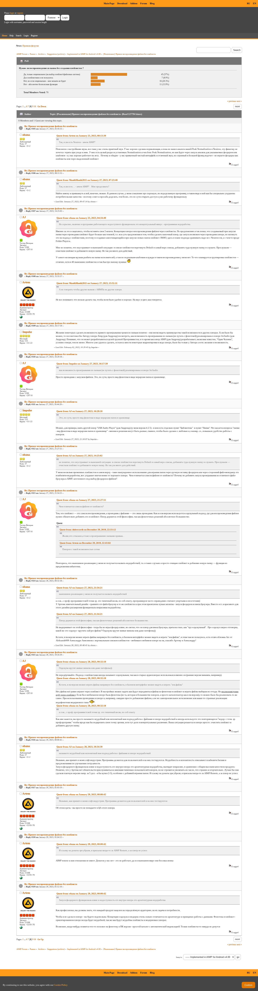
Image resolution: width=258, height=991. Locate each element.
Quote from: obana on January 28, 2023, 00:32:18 (81, 661)
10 (35, 106)
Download (122, 3)
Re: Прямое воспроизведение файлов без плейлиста (50, 126)
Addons (133, 3)
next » (239, 101)
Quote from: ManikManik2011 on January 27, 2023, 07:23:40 (87, 180)
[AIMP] (21, 318)
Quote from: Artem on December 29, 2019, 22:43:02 (85, 543)
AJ (24, 217)
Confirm (248, 985)
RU (248, 3)
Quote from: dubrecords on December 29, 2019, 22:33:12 (88, 529)
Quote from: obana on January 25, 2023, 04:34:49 (81, 218)
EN (254, 3)
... (25, 106)
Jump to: (179, 957)
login (12, 13)
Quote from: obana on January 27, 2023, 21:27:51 (81, 500)
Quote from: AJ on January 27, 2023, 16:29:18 (79, 411)
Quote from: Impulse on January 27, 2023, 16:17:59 (82, 363)
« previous (231, 101)
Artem (26, 282)
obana (26, 134)
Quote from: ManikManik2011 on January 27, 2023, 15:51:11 (87, 283)
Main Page (109, 3)
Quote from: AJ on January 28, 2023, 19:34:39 (79, 746)
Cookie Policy (61, 985)
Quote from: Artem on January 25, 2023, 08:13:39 (81, 135)
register (20, 13)
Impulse (27, 331)
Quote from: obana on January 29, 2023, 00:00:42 (81, 794)
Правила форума (30, 45)
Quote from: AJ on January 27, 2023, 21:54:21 (79, 587)
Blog (152, 3)
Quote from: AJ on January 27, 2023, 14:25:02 (79, 455)
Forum (143, 3)
